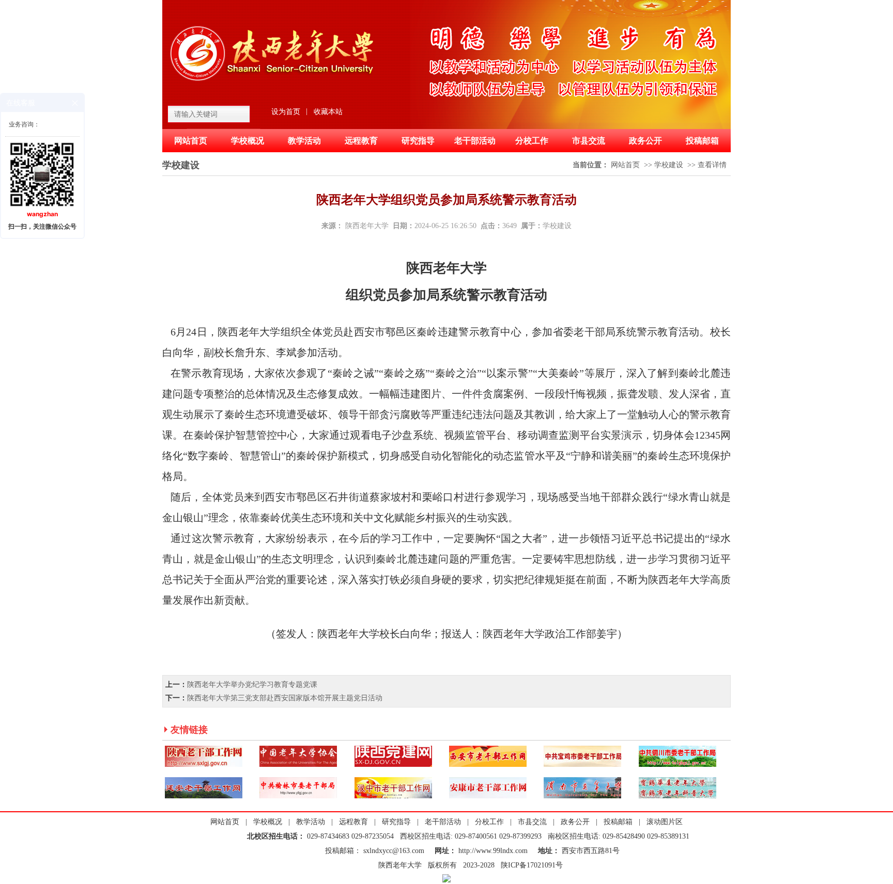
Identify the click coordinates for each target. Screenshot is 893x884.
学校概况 (247, 140)
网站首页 (190, 140)
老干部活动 (475, 140)
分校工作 (531, 140)
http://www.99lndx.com (494, 851)
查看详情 (712, 165)
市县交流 (588, 140)
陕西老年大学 (367, 226)
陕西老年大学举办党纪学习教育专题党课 (252, 684)
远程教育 (361, 140)
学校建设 (668, 165)
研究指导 (418, 140)
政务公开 (645, 140)
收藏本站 (328, 112)
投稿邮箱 (702, 140)
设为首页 (285, 112)
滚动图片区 (664, 822)
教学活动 (304, 140)
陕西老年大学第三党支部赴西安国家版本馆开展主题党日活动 (284, 698)
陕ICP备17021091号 (532, 865)
